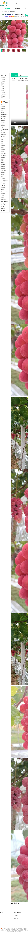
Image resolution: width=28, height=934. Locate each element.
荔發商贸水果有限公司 (10, 14)
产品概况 (7, 8)
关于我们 (5, 930)
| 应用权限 (12, 930)
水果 (11, 11)
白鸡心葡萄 (3, 199)
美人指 (2, 147)
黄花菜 (4, 94)
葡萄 (14, 11)
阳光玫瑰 (3, 104)
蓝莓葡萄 (3, 168)
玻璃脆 (2, 174)
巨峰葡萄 (3, 106)
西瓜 (4, 84)
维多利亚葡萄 (4, 114)
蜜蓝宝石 (3, 197)
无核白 (2, 143)
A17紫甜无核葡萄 (4, 130)
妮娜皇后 (3, 132)
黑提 (2, 176)
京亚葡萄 (3, 120)
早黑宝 (2, 189)
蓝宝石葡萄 (3, 125)
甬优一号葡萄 (4, 139)
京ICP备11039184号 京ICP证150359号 (20, 928)
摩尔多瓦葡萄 (4, 201)
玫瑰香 (2, 112)
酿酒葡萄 (3, 162)
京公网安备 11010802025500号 (8, 928)
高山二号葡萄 (4, 191)
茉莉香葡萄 (3, 134)
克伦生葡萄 (3, 116)
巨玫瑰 (2, 151)
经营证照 (8, 930)
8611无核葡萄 (4, 181)
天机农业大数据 (17, 912)
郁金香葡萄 (3, 210)
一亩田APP (16, 915)
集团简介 (2, 912)
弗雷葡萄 (3, 187)
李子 (4, 77)
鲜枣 (4, 81)
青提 (2, 127)
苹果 (4, 97)
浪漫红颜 (3, 172)
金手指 (2, 160)
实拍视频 (17, 8)
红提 (2, 110)
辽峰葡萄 (3, 137)
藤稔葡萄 (3, 123)
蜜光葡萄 (3, 166)
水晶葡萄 (3, 145)
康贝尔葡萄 (3, 155)
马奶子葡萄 (3, 185)
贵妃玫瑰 (3, 208)
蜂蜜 (4, 92)
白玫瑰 (2, 195)
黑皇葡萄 (3, 157)
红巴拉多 (3, 204)
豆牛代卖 (16, 918)
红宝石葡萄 (3, 153)
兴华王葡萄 (3, 183)
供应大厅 (8, 11)
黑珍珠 (2, 206)
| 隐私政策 (16, 930)
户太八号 (3, 118)
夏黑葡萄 (3, 108)
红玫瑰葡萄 (3, 170)
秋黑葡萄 (3, 178)
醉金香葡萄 (3, 164)
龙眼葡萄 (3, 149)
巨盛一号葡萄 (4, 141)
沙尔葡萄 (3, 193)
